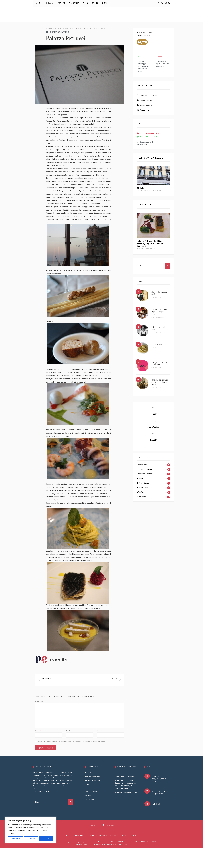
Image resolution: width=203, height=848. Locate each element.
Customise (15, 839)
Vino (115, 835)
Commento (40, 701)
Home (68, 835)
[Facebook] (158, 3)
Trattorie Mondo (143, 488)
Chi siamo (79, 835)
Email (68, 731)
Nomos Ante (132, 792)
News (135, 835)
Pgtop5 (91, 835)
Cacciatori (130, 777)
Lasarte (153, 439)
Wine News (141, 492)
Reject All (31, 839)
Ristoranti (103, 835)
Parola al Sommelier (144, 469)
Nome (38, 731)
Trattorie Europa (143, 483)
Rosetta (129, 773)
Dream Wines (142, 465)
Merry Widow (153, 426)
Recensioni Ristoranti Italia (96, 29)
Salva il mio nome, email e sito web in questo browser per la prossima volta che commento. (71, 742)
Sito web (100, 731)
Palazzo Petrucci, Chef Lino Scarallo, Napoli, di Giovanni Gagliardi (150, 244)
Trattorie (140, 478)
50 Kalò (140, 188)
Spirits (125, 835)
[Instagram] (162, 3)
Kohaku (153, 413)
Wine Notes (141, 497)
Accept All (46, 839)
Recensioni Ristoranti (145, 474)
